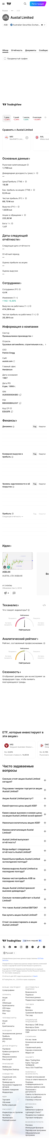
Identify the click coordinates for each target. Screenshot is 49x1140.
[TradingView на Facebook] (9, 947)
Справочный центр (33, 1047)
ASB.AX (6, 572)
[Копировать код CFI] (12, 411)
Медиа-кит (29, 1053)
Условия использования (35, 1077)
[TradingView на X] (4, 947)
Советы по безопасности (35, 1094)
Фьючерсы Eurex (32, 1027)
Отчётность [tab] (16, 50)
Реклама (29, 1125)
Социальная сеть (9, 1077)
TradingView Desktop (10, 1069)
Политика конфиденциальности (34, 1083)
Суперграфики (8, 990)
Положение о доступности (30, 1091)
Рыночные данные (33, 997)
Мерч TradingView (32, 1060)
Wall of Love (7, 1079)
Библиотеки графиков (34, 1110)
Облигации (6, 1003)
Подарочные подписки (34, 1000)
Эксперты (6, 1115)
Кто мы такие (31, 1039)
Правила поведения (10, 1090)
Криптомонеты (8, 1005)
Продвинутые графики (34, 1115)
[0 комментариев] (14, 593)
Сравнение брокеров (34, 1013)
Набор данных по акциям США (35, 1031)
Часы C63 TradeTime (33, 1067)
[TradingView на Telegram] (32, 947)
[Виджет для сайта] (44, 605)
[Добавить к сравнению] (27, 138)
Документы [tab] (30, 50)
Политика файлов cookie (35, 1087)
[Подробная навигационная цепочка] (12, 11)
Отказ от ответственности (36, 1079)
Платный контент (9, 1120)
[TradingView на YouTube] (15, 947)
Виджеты (29, 1107)
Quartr (35, 976)
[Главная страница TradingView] (9, 4)
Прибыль (6, 1036)
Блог (27, 1045)
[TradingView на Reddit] (44, 947)
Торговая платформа (33, 1118)
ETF (3, 1000)
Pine (4, 1013)
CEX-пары (6, 1008)
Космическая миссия (34, 1042)
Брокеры (29, 1010)
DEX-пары (6, 1011)
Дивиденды (7, 1039)
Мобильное (6, 1067)
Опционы (6, 1054)
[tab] (34, 426)
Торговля (6, 1100)
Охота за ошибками (33, 1097)
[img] (42, 25)
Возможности (31, 992)
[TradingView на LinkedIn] (27, 947)
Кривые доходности (10, 1051)
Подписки (29, 995)
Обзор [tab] (5, 50)
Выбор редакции (9, 1105)
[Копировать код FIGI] (20, 403)
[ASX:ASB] (4, 567)
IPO (3, 1041)
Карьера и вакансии (33, 1050)
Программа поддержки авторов (12, 1086)
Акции (4, 998)
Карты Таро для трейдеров (31, 1064)
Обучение (6, 1102)
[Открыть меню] (3, 3)
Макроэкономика (9, 1057)
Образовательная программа (32, 1134)
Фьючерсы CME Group (34, 1025)
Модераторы (7, 1092)
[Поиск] (25, 3)
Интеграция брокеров (34, 1128)
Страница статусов (33, 1100)
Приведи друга (8, 1082)
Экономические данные (12, 1033)
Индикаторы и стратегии (12, 1112)
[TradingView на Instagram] (21, 947)
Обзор (28, 1007)
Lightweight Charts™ (33, 1112)
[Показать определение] (28, 165)
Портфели (6, 1049)
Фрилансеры (7, 1118)
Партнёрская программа (35, 1130)
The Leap (29, 1015)
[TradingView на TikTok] (38, 947)
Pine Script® (7, 1059)
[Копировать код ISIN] (20, 395)
